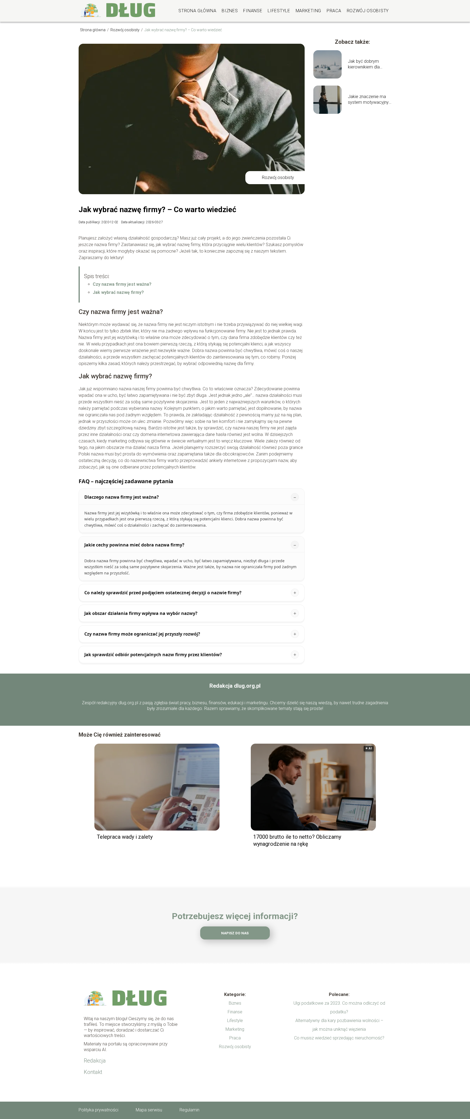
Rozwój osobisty (368, 10)
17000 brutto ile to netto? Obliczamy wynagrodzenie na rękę (297, 840)
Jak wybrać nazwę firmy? (118, 292)
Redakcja (95, 1060)
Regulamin (189, 1109)
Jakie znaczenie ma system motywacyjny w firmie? (368, 99)
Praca (334, 10)
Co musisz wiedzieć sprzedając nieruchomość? (339, 1038)
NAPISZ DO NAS (235, 933)
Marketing (308, 10)
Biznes (230, 10)
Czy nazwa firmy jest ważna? (122, 284)
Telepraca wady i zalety (125, 837)
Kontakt (93, 1072)
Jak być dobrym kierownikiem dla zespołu (364, 64)
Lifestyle (279, 10)
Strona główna (197, 10)
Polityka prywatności (98, 1109)
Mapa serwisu (149, 1109)
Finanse (252, 10)
